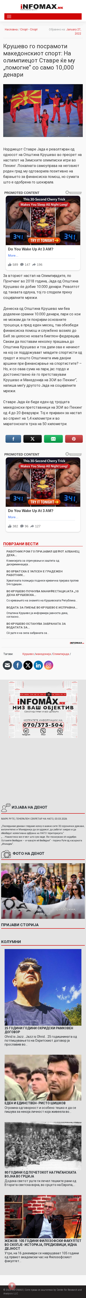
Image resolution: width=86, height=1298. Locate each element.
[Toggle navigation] (9, 16)
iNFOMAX (17, 1290)
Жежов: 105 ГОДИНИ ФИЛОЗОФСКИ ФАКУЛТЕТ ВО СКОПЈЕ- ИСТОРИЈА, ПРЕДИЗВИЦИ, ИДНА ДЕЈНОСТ (43, 1244)
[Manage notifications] (12, 1286)
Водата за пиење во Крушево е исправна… (42, 607)
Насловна (11, 29)
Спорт (24, 29)
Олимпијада (61, 654)
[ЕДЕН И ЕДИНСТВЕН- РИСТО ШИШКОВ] (43, 1077)
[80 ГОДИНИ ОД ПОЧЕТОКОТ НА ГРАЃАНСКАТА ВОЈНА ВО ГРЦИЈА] (43, 1145)
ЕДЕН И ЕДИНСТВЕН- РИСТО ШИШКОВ (35, 1103)
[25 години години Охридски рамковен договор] (43, 987)
